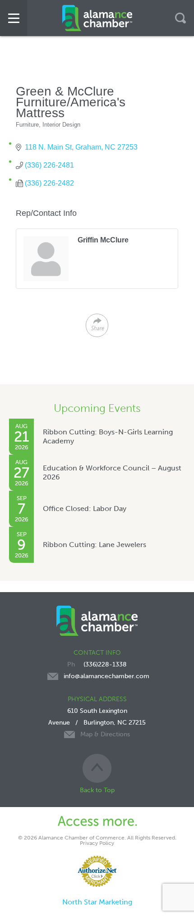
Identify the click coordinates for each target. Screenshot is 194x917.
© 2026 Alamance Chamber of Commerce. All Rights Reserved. (97, 838)
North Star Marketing (97, 902)
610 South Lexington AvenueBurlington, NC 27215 (97, 722)
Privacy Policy (97, 843)
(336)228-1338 (105, 664)
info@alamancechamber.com (106, 676)
